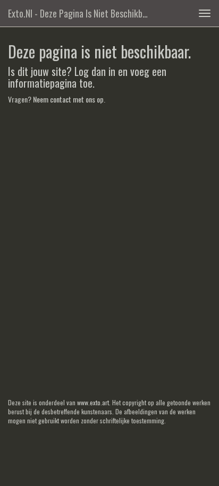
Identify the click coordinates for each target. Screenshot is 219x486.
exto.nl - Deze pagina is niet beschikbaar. (82, 13)
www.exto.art (93, 402)
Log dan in (94, 71)
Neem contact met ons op (68, 99)
